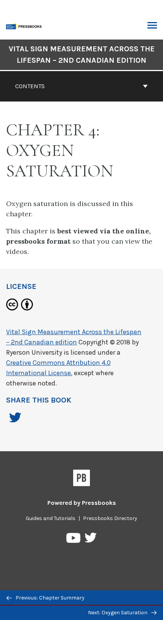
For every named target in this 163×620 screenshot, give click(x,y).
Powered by (81, 502)
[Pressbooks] (81, 479)
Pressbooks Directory (110, 518)
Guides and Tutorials (50, 518)
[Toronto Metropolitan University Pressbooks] (25, 25)
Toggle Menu (152, 26)
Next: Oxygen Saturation (118, 612)
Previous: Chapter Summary (49, 598)
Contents (30, 86)
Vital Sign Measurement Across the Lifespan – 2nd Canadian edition (82, 54)
